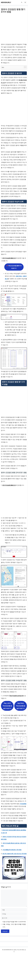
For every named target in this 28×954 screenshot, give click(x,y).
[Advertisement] (14, 28)
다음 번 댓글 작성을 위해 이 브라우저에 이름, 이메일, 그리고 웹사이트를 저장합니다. (14, 924)
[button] (21, 2)
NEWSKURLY (6, 2)
